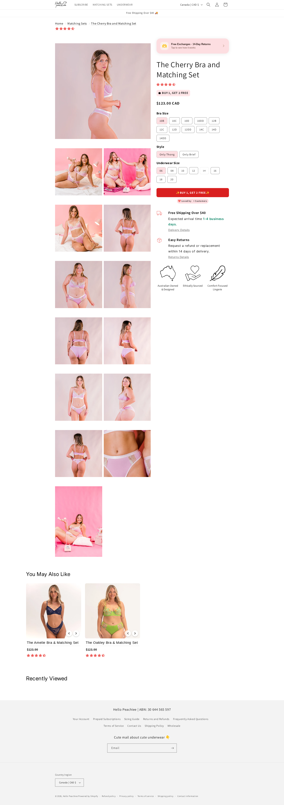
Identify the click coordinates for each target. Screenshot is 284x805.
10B (162, 121)
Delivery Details (179, 230)
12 (193, 170)
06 (161, 170)
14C (201, 129)
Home (59, 23)
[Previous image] (69, 633)
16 (215, 170)
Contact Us (134, 725)
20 (171, 179)
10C (174, 121)
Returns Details (178, 257)
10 (182, 170)
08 (172, 170)
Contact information (187, 796)
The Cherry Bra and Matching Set (113, 23)
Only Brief (189, 154)
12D (174, 129)
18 (161, 179)
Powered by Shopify (88, 796)
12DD (188, 129)
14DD (163, 138)
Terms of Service (114, 725)
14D (214, 129)
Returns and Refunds (156, 719)
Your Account (81, 719)
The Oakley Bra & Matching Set (112, 643)
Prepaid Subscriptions (107, 719)
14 (206, 171)
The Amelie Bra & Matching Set (52, 643)
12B (214, 121)
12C (162, 129)
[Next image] (76, 633)
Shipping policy (166, 796)
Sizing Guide (131, 719)
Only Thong (167, 154)
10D (187, 121)
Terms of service (146, 796)
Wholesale (174, 725)
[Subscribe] (172, 748)
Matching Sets (77, 23)
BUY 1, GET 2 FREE (175, 93)
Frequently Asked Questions (190, 719)
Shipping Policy (154, 725)
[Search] (208, 4)
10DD (200, 121)
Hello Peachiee (70, 796)
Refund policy (109, 796)
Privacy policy (126, 796)
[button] (65, 29)
